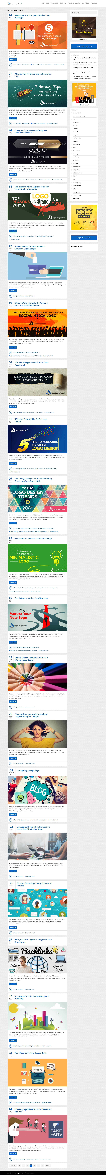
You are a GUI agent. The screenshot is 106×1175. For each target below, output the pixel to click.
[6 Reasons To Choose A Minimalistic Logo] (37, 558)
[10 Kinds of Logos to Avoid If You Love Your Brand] (37, 382)
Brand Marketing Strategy (79, 116)
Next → (48, 1165)
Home (42, 3)
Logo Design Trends (47, 468)
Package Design (76, 169)
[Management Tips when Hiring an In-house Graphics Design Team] (37, 846)
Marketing (55, 468)
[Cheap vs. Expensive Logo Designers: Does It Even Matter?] (37, 150)
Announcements (19, 528)
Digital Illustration (77, 138)
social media (30, 355)
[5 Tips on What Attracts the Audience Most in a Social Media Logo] (37, 323)
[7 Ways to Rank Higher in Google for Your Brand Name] (37, 959)
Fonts (74, 147)
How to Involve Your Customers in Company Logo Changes (30, 247)
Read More (13, 59)
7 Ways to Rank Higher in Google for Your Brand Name (33, 940)
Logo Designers (46, 180)
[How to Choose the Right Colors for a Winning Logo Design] (37, 677)
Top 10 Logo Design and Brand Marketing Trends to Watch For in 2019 (33, 479)
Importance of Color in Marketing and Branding (32, 997)
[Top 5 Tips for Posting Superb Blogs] (37, 1073)
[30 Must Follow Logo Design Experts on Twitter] (37, 903)
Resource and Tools (33, 820)
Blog (47, 3)
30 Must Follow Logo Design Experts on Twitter (34, 884)
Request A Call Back (84, 238)
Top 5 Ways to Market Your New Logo (31, 598)
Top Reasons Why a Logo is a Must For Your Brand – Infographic (32, 187)
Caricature (75, 128)
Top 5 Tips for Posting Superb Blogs (30, 1053)
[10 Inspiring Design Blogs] (37, 790)
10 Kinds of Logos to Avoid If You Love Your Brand (32, 363)
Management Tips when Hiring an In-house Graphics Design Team (33, 828)
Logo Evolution (41, 64)
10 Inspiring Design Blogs (28, 770)
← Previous (13, 1165)
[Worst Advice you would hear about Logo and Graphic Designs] (37, 734)
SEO (74, 179)
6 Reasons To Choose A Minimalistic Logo (33, 538)
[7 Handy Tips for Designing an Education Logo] (37, 93)
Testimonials (54, 3)
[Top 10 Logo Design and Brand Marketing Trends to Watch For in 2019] (37, 498)
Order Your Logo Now (84, 46)
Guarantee (63, 3)
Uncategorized (53, 588)
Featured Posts (23, 1046)
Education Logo (35, 123)
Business (22, 352)
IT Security (75, 154)
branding (39, 236)
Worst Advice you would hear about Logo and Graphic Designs (31, 715)
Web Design (36, 1159)
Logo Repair (85, 3)
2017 (11, 531)
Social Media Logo (37, 355)
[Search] (72, 12)
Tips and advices (25, 64)
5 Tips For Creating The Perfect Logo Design (31, 420)
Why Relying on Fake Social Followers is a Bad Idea (33, 1110)
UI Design (75, 188)
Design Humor (76, 135)
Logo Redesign (48, 64)
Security (75, 176)
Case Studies (76, 131)
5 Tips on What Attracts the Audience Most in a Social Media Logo (31, 304)
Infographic (44, 236)
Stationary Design (38, 588)
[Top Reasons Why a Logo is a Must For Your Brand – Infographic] (37, 206)
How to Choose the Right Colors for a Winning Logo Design (31, 658)
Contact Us (94, 3)
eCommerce (76, 141)
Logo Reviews (76, 160)
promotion (28, 650)
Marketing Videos (77, 166)
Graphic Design (31, 528)
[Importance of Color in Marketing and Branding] (37, 1016)
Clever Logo (15, 531)
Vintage (44, 531)
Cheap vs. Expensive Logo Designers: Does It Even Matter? (31, 131)
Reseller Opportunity (74, 3)
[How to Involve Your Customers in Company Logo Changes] (37, 266)
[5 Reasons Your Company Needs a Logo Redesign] (37, 35)
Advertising (13, 355)
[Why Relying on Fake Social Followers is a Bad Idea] (37, 1129)
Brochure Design (77, 122)
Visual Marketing (77, 195)
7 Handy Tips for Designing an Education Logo (33, 75)
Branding (18, 180)
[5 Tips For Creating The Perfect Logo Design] (37, 439)
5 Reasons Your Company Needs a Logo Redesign (32, 16)
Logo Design (18, 64)
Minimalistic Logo (39, 531)
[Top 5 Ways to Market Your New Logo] (37, 617)
